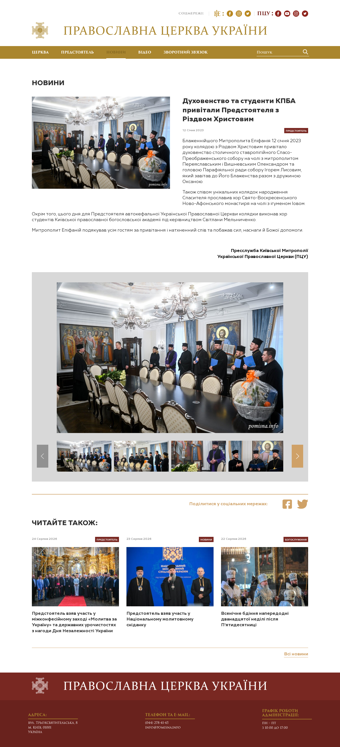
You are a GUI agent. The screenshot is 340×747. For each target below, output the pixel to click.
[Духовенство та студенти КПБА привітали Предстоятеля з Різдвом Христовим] (287, 504)
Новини (116, 53)
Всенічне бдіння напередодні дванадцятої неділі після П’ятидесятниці (255, 619)
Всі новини (296, 654)
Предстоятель (77, 53)
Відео (144, 53)
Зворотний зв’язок (186, 53)
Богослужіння (296, 539)
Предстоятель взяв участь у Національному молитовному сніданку (159, 619)
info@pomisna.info (163, 727)
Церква (40, 53)
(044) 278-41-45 (157, 723)
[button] (297, 456)
